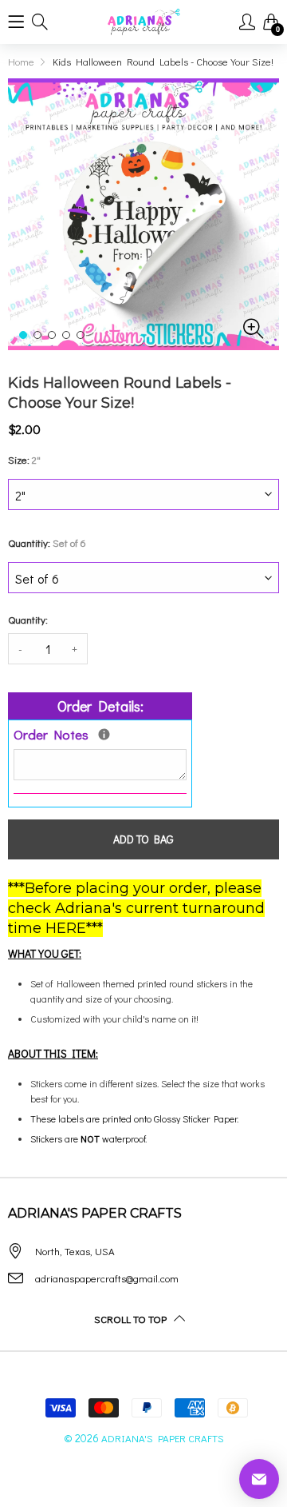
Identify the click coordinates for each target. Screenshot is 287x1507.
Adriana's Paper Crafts (162, 1438)
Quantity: (28, 619)
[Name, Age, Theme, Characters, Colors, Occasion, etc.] (104, 734)
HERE (65, 928)
